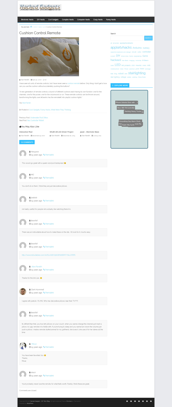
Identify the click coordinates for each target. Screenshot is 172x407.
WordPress (30, 403)
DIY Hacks (41, 19)
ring (115, 74)
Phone (126, 69)
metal (144, 65)
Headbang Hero (136, 121)
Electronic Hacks (27, 19)
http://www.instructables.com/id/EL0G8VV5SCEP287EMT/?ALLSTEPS (48, 255)
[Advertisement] (108, 7)
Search (113, 34)
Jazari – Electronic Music (89, 132)
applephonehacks (126, 43)
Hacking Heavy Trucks (134, 96)
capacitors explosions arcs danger (121, 52)
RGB (112, 73)
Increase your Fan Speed (126, 106)
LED (118, 65)
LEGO (133, 65)
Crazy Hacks (98, 19)
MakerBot (138, 65)
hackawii (116, 60)
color (139, 52)
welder (129, 77)
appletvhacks (121, 47)
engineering (137, 56)
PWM (142, 69)
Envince (69, 401)
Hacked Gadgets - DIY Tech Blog (40, 401)
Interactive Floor (26, 132)
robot (121, 73)
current (113, 56)
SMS (126, 73)
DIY (118, 55)
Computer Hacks (83, 19)
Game (145, 56)
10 (45, 80)
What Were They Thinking (61, 110)
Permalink (49, 155)
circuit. (134, 52)
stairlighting (137, 73)
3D (111, 43)
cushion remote (73, 83)
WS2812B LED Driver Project (61, 132)
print (137, 69)
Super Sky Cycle (130, 128)
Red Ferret (26, 103)
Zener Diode (142, 77)
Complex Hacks (68, 19)
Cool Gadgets (53, 19)
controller (146, 52)
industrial (138, 60)
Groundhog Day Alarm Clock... (129, 123)
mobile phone (115, 69)
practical (132, 69)
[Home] (31, 27)
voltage (123, 77)
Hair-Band (125, 60)
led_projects (126, 65)
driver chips (124, 56)
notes (121, 69)
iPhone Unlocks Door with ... (126, 101)
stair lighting (115, 77)
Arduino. (137, 47)
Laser (112, 65)
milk (148, 65)
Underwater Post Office (39, 118)
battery (146, 48)
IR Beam (145, 60)
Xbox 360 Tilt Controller (121, 108)
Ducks (131, 56)
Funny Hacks (111, 19)
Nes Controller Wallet (35, 120)
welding (134, 77)
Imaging (131, 60)
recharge (147, 69)
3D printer (116, 43)
